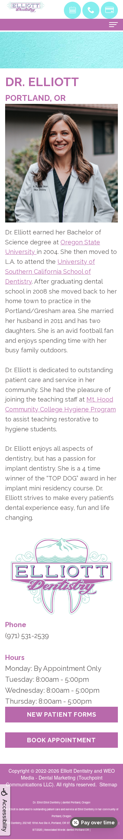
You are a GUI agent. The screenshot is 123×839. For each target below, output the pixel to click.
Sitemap (108, 784)
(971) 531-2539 (27, 636)
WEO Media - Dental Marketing (68, 774)
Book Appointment (61, 740)
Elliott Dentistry (76, 770)
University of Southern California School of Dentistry (50, 271)
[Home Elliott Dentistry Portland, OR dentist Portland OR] (25, 6)
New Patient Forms (61, 714)
